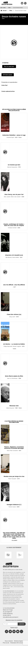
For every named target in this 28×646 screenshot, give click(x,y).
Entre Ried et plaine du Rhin (14, 376)
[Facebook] (14, 631)
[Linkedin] (10, 631)
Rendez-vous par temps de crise (14, 476)
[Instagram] (6, 631)
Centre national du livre (8, 91)
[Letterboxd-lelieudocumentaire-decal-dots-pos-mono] (21, 631)
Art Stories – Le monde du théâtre (14, 344)
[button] (22, 3)
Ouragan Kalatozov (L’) (14, 504)
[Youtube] (17, 631)
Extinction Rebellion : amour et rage (14, 135)
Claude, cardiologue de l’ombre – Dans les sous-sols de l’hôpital (14, 224)
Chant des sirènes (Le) (14, 314)
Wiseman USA (14, 405)
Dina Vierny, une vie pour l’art (14, 194)
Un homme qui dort (14, 165)
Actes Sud (4, 85)
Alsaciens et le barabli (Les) (14, 255)
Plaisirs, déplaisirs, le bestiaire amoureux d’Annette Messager (14, 447)
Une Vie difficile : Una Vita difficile (14, 285)
